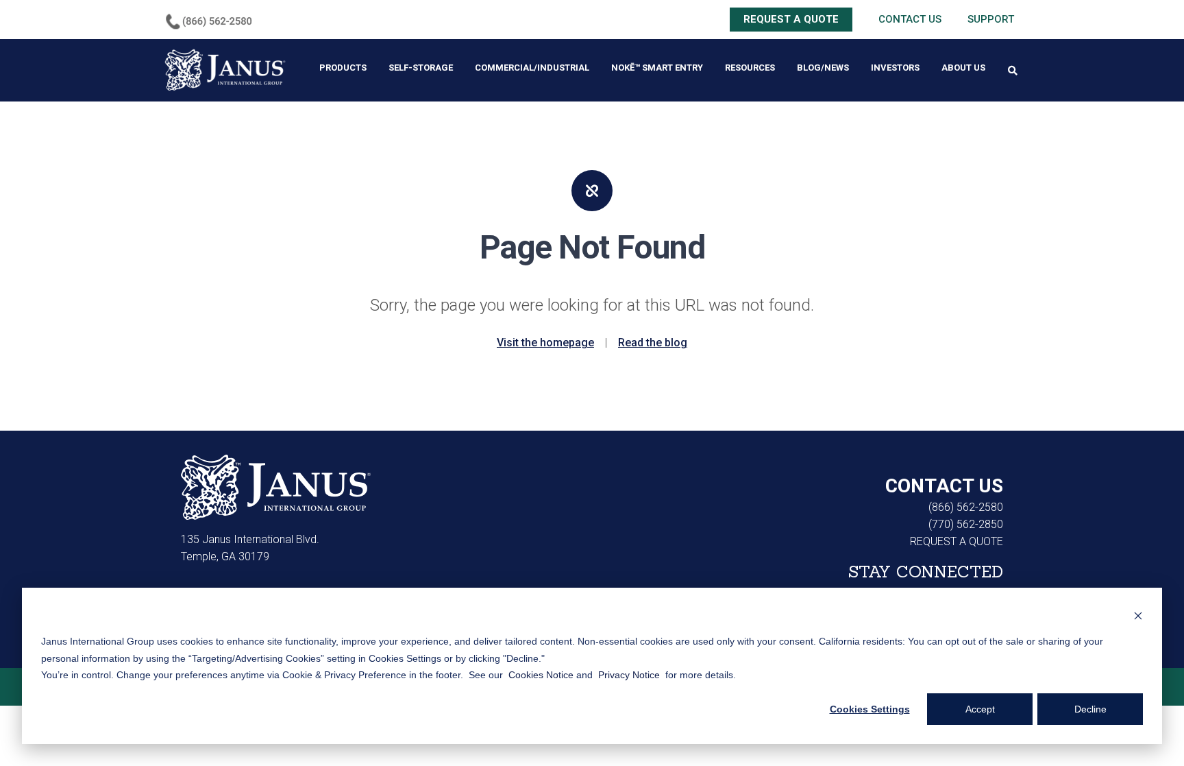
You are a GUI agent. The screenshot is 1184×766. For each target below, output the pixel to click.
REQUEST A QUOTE (791, 19)
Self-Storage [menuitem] (420, 67)
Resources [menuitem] (750, 67)
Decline (1090, 709)
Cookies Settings (870, 709)
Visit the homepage (545, 342)
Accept (980, 709)
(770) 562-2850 (965, 524)
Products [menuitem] (343, 67)
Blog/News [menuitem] (823, 67)
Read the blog (652, 342)
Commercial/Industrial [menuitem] (532, 67)
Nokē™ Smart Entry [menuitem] (657, 67)
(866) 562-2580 (965, 507)
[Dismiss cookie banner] (1138, 615)
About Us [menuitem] (963, 67)
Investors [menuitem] (895, 67)
